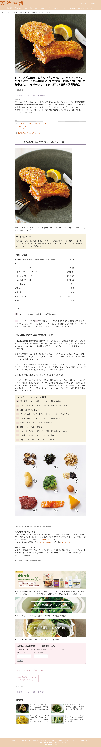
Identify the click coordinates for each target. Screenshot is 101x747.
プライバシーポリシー (71, 740)
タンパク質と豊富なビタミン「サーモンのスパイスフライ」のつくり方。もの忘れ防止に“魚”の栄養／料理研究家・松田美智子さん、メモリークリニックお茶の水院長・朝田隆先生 (50, 81)
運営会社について (50, 740)
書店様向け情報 (37, 740)
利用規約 (59, 740)
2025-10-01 (19, 90)
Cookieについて (84, 740)
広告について (16, 740)
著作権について (26, 740)
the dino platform (53, 744)
